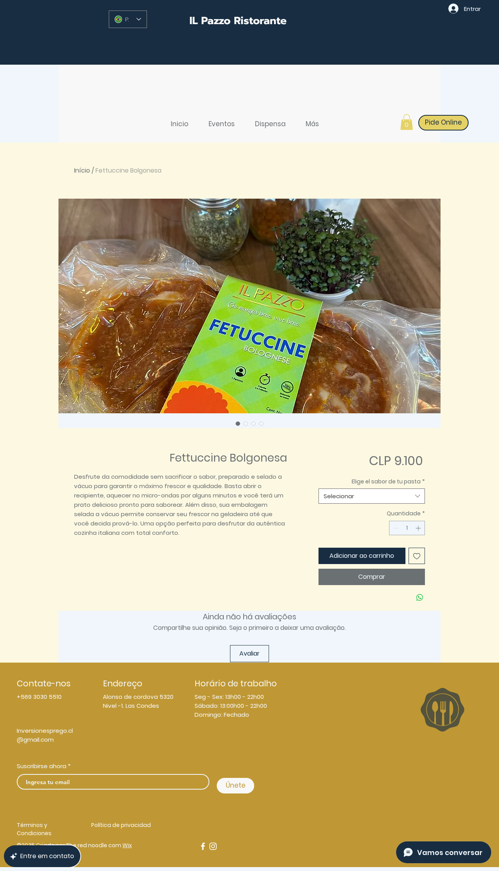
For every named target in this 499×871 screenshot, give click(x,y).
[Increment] (419, 528)
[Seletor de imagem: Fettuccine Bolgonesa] (238, 423)
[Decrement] (395, 528)
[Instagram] (213, 846)
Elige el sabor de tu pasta (388, 481)
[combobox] (372, 496)
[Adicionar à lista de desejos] (417, 556)
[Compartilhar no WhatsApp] (420, 597)
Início (82, 170)
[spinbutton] (407, 528)
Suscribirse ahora (41, 766)
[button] (406, 122)
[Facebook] (203, 846)
